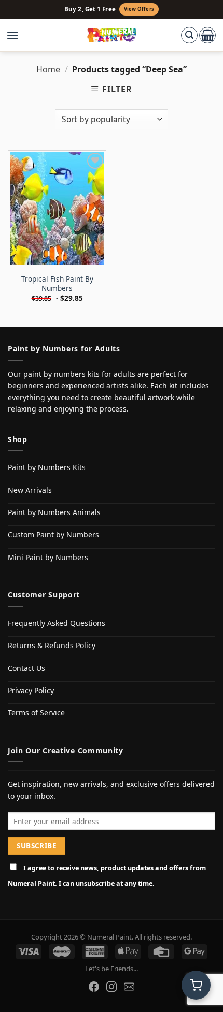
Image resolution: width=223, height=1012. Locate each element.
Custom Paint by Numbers (53, 534)
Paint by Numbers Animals (54, 512)
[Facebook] (94, 986)
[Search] (189, 35)
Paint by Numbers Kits (47, 467)
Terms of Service (36, 712)
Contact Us (26, 668)
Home (48, 69)
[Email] (129, 986)
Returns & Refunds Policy (51, 645)
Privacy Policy (31, 690)
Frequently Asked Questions (56, 623)
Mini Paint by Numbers (48, 557)
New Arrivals (30, 490)
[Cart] (207, 35)
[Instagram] (111, 986)
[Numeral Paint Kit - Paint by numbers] (111, 35)
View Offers (139, 9)
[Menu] (17, 35)
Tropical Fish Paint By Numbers (57, 283)
